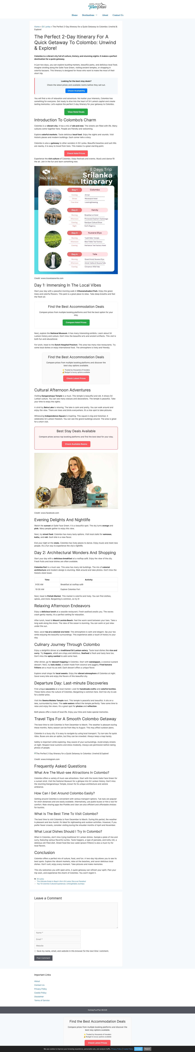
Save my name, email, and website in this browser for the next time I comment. (73, 951)
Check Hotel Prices (76, 153)
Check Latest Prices (76, 378)
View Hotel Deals (76, 112)
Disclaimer (39, 996)
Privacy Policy (40, 989)
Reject (147, 1049)
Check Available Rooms (76, 444)
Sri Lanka (46, 27)
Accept (138, 1049)
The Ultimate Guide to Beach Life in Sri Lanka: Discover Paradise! (61, 881)
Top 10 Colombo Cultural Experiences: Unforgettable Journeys (60, 884)
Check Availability (76, 91)
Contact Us (118, 15)
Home (75, 15)
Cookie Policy (40, 993)
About (105, 15)
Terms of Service (42, 1000)
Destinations (88, 15)
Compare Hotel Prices (76, 322)
